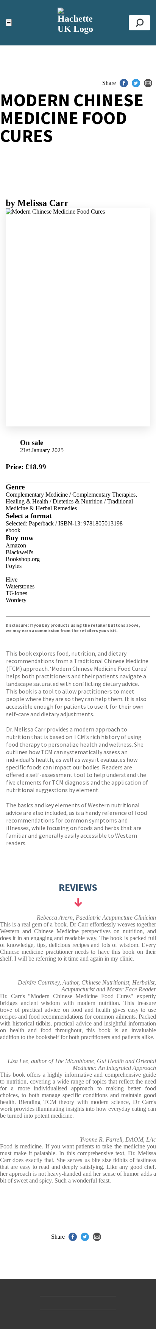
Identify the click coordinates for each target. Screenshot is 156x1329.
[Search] (139, 22)
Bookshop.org (23, 559)
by (37, 203)
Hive (11, 579)
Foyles (14, 566)
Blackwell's (19, 552)
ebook (13, 530)
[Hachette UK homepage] (78, 23)
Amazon (16, 545)
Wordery (16, 600)
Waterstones (20, 586)
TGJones (16, 593)
